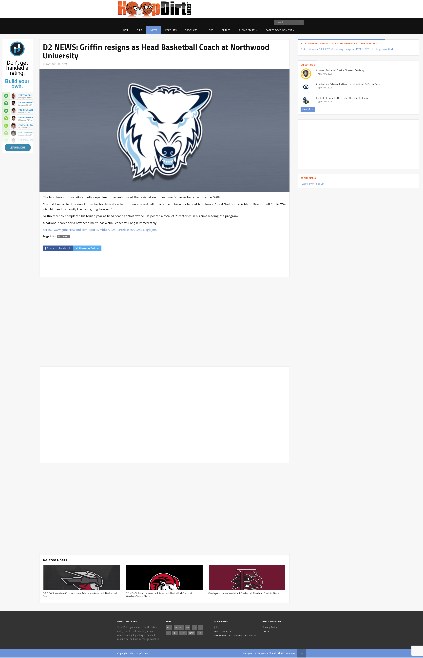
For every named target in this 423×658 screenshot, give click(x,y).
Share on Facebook (58, 248)
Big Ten (178, 627)
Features (171, 30)
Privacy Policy (269, 627)
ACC (169, 627)
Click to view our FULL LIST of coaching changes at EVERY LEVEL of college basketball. (347, 49)
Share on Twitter (88, 248)
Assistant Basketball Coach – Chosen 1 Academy (340, 70)
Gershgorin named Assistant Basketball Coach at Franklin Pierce (243, 593)
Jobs (210, 30)
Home (124, 30)
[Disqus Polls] (164, 322)
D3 (194, 627)
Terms (265, 631)
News (153, 30)
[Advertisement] (279, 8)
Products (191, 30)
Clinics (226, 30)
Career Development (279, 30)
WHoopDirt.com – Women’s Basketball (235, 635)
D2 (59, 236)
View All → (307, 109)
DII (168, 633)
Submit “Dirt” (247, 30)
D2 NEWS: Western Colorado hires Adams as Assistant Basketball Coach (80, 594)
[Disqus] (164, 414)
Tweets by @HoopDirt (312, 183)
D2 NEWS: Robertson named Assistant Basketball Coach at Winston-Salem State (159, 594)
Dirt (139, 30)
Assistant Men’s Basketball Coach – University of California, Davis (348, 84)
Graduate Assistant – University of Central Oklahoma (342, 98)
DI (201, 627)
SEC (199, 633)
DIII (174, 633)
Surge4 (261, 653)
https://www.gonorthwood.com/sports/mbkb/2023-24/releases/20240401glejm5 (100, 230)
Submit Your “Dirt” (223, 631)
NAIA (191, 633)
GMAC (66, 236)
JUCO (182, 633)
